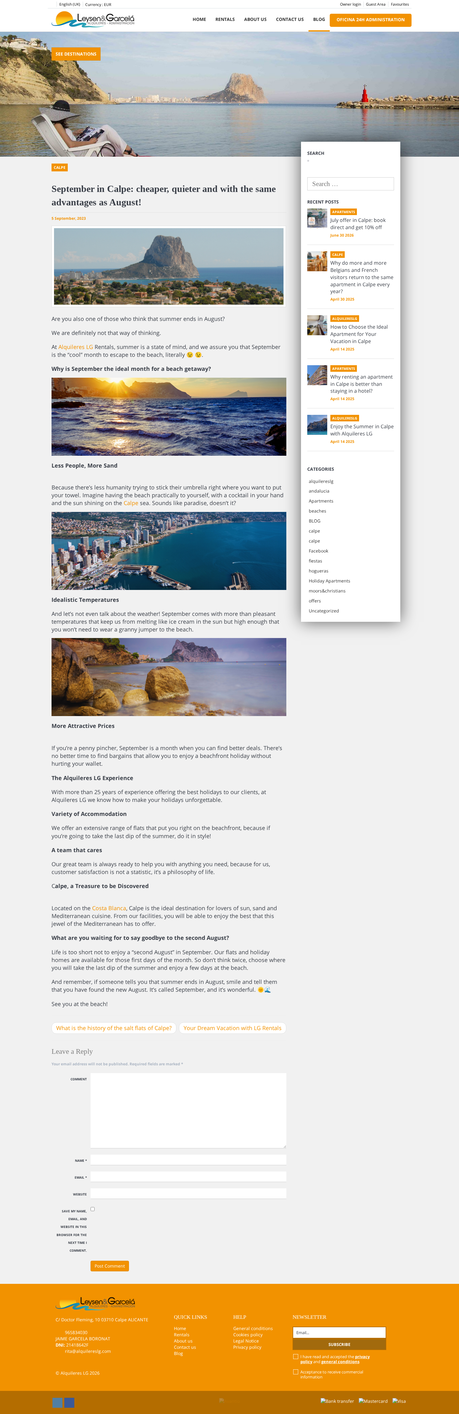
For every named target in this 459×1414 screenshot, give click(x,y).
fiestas (315, 561)
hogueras (318, 571)
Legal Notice (246, 1341)
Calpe (131, 503)
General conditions (253, 1328)
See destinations (76, 54)
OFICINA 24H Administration (371, 19)
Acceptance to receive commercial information (331, 1374)
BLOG (314, 521)
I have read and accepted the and (335, 1359)
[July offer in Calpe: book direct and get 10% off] (317, 218)
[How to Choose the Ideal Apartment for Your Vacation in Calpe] (317, 325)
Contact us (290, 19)
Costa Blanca (109, 908)
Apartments (321, 501)
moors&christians (327, 591)
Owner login (350, 4)
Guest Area (376, 4)
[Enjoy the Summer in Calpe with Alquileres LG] (317, 425)
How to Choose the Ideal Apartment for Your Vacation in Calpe (359, 334)
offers (315, 601)
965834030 (76, 1332)
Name (81, 1160)
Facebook (318, 551)
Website (80, 1194)
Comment (79, 1079)
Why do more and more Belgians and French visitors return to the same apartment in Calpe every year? (361, 277)
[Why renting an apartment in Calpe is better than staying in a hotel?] (317, 375)
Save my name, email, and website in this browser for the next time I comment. (72, 1231)
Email (81, 1177)
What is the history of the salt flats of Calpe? (114, 1028)
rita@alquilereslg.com (88, 1351)
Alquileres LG (75, 347)
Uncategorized (324, 611)
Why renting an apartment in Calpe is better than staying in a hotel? (361, 384)
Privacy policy (247, 1347)
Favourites (400, 4)
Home (199, 19)
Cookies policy (248, 1335)
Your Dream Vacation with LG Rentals (233, 1028)
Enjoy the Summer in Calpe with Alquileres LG (362, 430)
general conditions (340, 1361)
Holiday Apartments (329, 581)
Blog (319, 19)
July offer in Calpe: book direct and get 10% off (358, 224)
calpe (314, 531)
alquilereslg (321, 481)
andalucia (319, 491)
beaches (317, 511)
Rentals (225, 19)
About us (255, 19)
